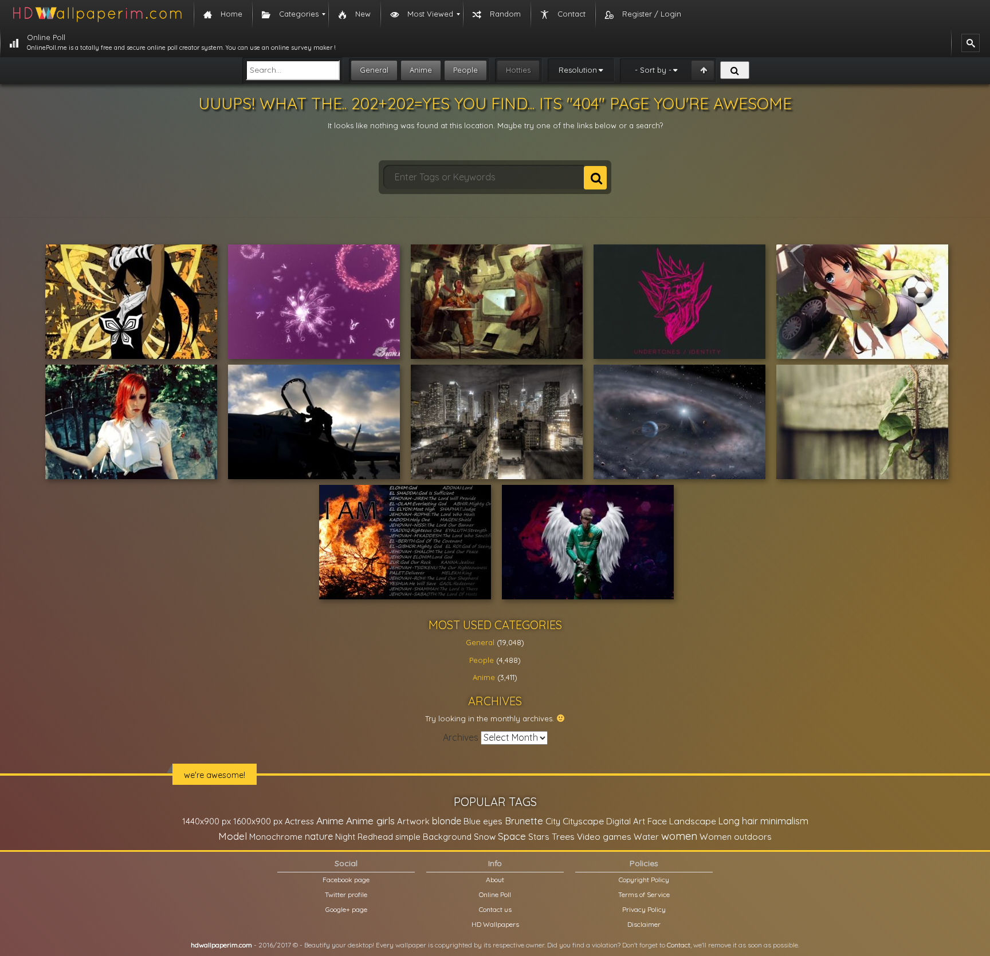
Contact (678, 945)
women (679, 836)
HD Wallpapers (495, 924)
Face (657, 821)
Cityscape (583, 821)
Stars (538, 836)
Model (232, 836)
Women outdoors (736, 836)
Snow (485, 836)
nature (319, 836)
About (495, 879)
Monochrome (275, 836)
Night (345, 836)
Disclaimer (644, 924)
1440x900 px (206, 821)
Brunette (524, 821)
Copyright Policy (644, 879)
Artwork (413, 821)
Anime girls (370, 821)
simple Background (433, 836)
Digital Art (625, 821)
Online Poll (495, 894)
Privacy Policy (644, 909)
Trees (563, 836)
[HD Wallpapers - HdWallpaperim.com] (97, 14)
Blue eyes (482, 821)
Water (646, 836)
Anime (421, 69)
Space (512, 836)
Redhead (375, 836)
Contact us (495, 909)
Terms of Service (644, 894)
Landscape (692, 821)
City (552, 821)
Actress (299, 821)
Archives (460, 737)
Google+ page (346, 909)
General (374, 69)
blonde (446, 821)
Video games (604, 836)
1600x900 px (257, 821)
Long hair (738, 821)
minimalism (784, 821)
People (465, 69)
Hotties (518, 69)
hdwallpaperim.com (221, 945)
